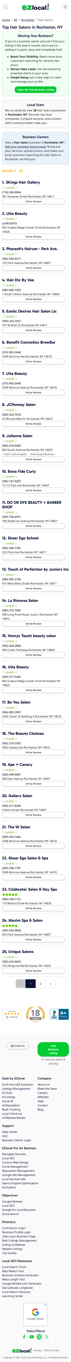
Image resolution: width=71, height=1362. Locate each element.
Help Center (10, 1132)
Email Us (19, 1045)
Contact (43, 1105)
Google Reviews (12, 1201)
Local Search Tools (14, 1267)
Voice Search (10, 1214)
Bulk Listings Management (19, 1240)
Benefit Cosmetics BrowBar (31, 342)
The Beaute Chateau (26, 733)
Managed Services (14, 1154)
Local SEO (8, 1158)
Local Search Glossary (16, 1292)
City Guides (9, 1253)
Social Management (15, 1166)
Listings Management (16, 1089)
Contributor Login (14, 1228)
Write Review (33, 201)
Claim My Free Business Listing (35, 89)
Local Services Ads (14, 1179)
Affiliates (43, 1097)
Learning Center (12, 1296)
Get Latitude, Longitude (17, 1288)
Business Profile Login (16, 1232)
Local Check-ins (12, 1114)
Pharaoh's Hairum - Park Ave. (32, 248)
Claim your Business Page (19, 1236)
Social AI (7, 1101)
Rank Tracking (11, 1109)
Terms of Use (51, 1350)
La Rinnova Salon (23, 600)
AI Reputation (11, 1105)
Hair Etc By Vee (20, 280)
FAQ (4, 1136)
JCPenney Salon (21, 404)
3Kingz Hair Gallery (23, 182)
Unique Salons (21, 951)
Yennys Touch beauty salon (32, 635)
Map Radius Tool (13, 1271)
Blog (40, 1109)
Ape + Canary (20, 764)
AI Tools (7, 1093)
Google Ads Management (18, 1175)
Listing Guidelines (13, 1245)
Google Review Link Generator (22, 1283)
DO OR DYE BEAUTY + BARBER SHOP (31, 504)
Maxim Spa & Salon (25, 920)
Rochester (27, 20)
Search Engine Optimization (20, 1183)
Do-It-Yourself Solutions (17, 1084)
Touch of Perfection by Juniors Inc (38, 569)
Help (41, 1101)
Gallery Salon (20, 795)
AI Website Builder (14, 1118)
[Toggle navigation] (65, 7)
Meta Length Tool (13, 1279)
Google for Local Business (19, 1210)
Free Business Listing (53, 1049)
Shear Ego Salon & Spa (28, 858)
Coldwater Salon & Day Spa (32, 889)
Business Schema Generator (20, 1275)
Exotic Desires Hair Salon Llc (31, 311)
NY (15, 20)
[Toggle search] (5, 7)
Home (6, 20)
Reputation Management (18, 1171)
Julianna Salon (19, 435)
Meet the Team (47, 1089)
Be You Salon (18, 702)
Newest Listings (12, 1249)
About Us (44, 1084)
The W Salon (19, 827)
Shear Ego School (23, 538)
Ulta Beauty (16, 213)
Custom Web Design (15, 1162)
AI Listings (8, 1097)
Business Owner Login (16, 1140)
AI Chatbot (9, 1187)
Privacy (38, 1350)
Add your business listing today (25, 147)
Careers (43, 1093)
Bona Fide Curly (22, 471)
